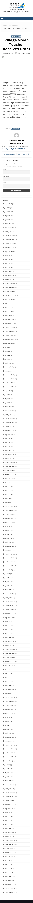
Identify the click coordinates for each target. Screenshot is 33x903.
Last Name (6, 176)
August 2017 (8, 618)
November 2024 (9, 287)
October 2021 (8, 427)
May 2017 (7, 629)
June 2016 (7, 673)
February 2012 (8, 880)
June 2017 (7, 625)
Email (4, 183)
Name (4, 169)
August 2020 (8, 478)
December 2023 (9, 327)
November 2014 (9, 749)
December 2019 (9, 506)
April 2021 (7, 446)
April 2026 (7, 220)
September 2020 (9, 474)
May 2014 (7, 773)
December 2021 (9, 419)
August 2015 (8, 713)
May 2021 (7, 442)
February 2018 (8, 594)
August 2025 (8, 251)
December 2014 (9, 745)
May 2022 (7, 399)
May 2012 (7, 868)
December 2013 (9, 793)
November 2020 (9, 466)
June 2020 (7, 486)
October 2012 (8, 848)
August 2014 (8, 761)
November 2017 (9, 606)
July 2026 (7, 208)
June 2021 (7, 438)
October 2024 (8, 291)
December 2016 (9, 649)
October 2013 (8, 801)
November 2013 (9, 797)
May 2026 (7, 216)
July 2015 (7, 717)
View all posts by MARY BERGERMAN (14, 149)
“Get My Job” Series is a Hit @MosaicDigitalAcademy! (23, 154)
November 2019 (9, 510)
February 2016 (8, 689)
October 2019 (8, 514)
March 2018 (8, 590)
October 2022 (8, 383)
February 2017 (8, 641)
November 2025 (9, 239)
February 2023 (8, 367)
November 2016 (9, 653)
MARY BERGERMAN (24, 53)
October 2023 (8, 335)
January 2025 (8, 279)
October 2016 (8, 657)
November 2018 (9, 558)
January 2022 (8, 415)
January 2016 (8, 693)
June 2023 (7, 351)
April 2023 (7, 359)
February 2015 (8, 737)
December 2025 (9, 236)
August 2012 (8, 856)
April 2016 (7, 681)
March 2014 (8, 781)
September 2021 (9, 430)
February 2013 (8, 832)
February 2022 (8, 411)
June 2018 (7, 578)
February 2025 (8, 275)
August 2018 (8, 570)
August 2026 (8, 204)
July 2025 (7, 255)
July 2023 (7, 347)
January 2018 (8, 598)
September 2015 (9, 709)
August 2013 (8, 809)
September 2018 (9, 566)
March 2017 (8, 637)
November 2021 (9, 423)
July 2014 (7, 765)
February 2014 (8, 785)
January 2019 (8, 550)
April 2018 (7, 586)
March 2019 (8, 542)
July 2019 (7, 526)
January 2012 (8, 884)
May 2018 (7, 582)
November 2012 (9, 844)
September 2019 (9, 518)
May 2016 (7, 677)
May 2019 (7, 534)
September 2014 (9, 757)
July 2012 (7, 860)
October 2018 (8, 562)
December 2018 (9, 554)
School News (17, 36)
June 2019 (7, 530)
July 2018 (7, 574)
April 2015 (7, 729)
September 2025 (9, 247)
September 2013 (9, 804)
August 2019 (8, 522)
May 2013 (7, 820)
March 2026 (8, 224)
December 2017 (9, 602)
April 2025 (7, 267)
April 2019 (7, 538)
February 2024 (8, 319)
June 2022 (7, 395)
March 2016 (8, 685)
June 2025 (7, 259)
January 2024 (8, 323)
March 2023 (8, 363)
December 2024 (9, 283)
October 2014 (8, 753)
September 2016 (9, 661)
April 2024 (7, 311)
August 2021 (8, 434)
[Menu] (2, 18)
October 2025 (8, 244)
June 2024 (7, 303)
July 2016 (7, 669)
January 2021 (8, 458)
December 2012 (9, 840)
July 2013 (7, 812)
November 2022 (9, 379)
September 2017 (9, 614)
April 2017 (7, 633)
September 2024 (9, 295)
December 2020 (9, 462)
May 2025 (7, 263)
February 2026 (8, 228)
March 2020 (8, 498)
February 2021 (8, 454)
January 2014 (8, 789)
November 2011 (9, 892)
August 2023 (8, 343)
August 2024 (8, 299)
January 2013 (8, 836)
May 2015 (7, 725)
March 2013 (8, 828)
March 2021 (8, 450)
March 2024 (8, 315)
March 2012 (8, 876)
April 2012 (7, 872)
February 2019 (8, 546)
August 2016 (8, 665)
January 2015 (8, 741)
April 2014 (7, 777)
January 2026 (8, 232)
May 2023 (7, 355)
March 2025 (8, 271)
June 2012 (7, 864)
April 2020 (7, 494)
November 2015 (9, 701)
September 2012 (9, 852)
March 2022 (8, 407)
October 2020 (8, 470)
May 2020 (7, 490)
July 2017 (7, 621)
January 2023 (8, 371)
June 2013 (7, 816)
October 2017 (8, 610)
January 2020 (8, 502)
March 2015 (8, 733)
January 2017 (8, 645)
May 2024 (7, 307)
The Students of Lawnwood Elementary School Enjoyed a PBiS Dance (10, 154)
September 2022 (9, 387)
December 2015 (9, 697)
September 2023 (9, 339)
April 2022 (7, 403)
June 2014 (7, 769)
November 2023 (9, 331)
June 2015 (7, 721)
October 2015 (8, 705)
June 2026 (7, 212)
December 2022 (9, 375)
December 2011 (9, 888)
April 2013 (7, 824)
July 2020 (7, 482)
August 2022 (8, 391)
